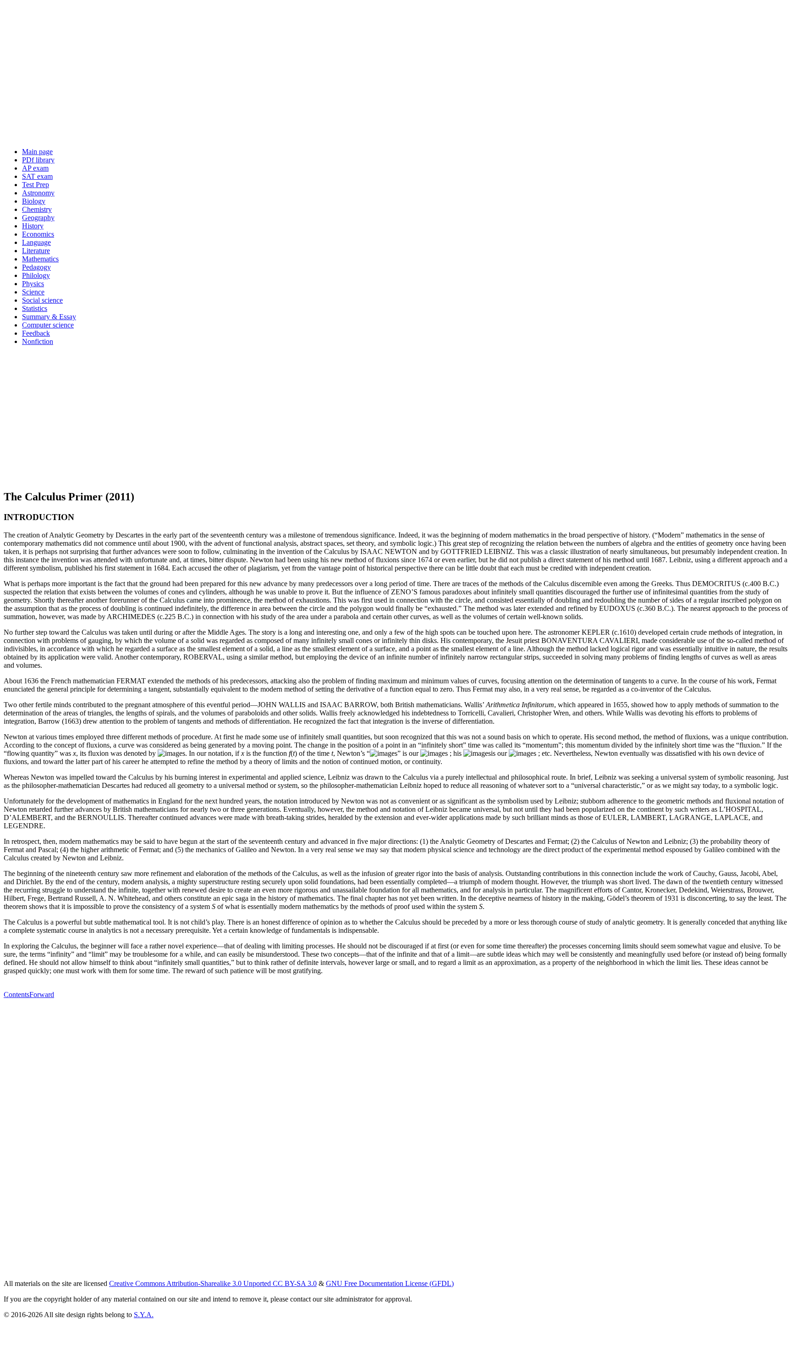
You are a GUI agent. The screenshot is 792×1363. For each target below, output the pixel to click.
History (33, 226)
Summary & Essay (49, 317)
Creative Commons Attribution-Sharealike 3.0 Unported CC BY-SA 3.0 (213, 1283)
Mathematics (40, 259)
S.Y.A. (144, 1315)
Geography (38, 218)
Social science (42, 300)
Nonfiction (37, 341)
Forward (41, 994)
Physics (33, 284)
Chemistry (37, 209)
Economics (38, 234)
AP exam (35, 168)
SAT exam (37, 176)
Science (33, 292)
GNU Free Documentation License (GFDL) (390, 1283)
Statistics (34, 308)
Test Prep (35, 184)
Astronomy (38, 193)
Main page (37, 151)
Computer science (48, 325)
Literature (36, 251)
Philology (36, 275)
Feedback (36, 333)
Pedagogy (36, 267)
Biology (33, 201)
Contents (16, 994)
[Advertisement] (279, 76)
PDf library (38, 160)
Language (36, 242)
